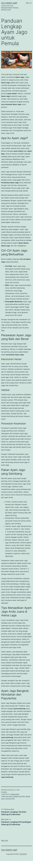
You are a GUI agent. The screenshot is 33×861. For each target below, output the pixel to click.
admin (5, 792)
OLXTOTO (23, 854)
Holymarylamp (9, 3)
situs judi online (10, 798)
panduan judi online (19, 796)
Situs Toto (4, 840)
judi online (9, 796)
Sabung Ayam (15, 794)
